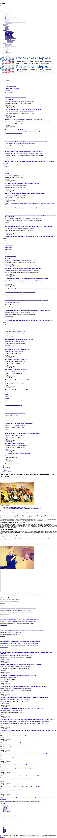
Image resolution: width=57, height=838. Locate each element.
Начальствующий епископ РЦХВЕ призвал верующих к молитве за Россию (23, 151)
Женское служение (8, 35)
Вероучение (7, 20)
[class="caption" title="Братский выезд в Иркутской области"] (12, 302)
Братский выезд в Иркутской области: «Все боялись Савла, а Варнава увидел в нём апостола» (28, 310)
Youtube (4, 829)
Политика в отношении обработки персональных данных (14, 816)
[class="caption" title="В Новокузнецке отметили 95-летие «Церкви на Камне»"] (16, 195)
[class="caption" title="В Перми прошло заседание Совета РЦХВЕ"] (13, 133)
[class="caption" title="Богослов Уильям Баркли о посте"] (11, 415)
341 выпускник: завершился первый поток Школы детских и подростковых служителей (26, 278)
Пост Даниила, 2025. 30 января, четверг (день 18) (17, 379)
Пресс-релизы (5, 24)
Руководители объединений (10, 17)
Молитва (4, 43)
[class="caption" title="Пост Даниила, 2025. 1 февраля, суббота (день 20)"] (15, 351)
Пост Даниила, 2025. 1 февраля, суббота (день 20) (17, 359)
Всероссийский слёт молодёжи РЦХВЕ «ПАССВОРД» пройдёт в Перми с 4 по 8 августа (21, 708)
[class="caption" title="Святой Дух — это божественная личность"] (13, 435)
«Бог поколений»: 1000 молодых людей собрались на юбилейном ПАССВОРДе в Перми (26, 300)
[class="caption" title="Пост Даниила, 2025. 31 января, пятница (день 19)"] (15, 361)
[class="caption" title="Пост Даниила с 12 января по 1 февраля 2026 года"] (15, 331)
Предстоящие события (7, 8)
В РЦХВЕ (7, 26)
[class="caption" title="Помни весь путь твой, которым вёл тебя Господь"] (15, 425)
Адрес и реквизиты (8, 23)
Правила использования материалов (9, 818)
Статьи (6, 51)
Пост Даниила (7, 45)
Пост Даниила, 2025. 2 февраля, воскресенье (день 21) (18, 349)
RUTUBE (4, 831)
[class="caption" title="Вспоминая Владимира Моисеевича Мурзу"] (13, 405)
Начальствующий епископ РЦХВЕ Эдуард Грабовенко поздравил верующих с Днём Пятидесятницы (29, 161)
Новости (4, 25)
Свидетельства (10, 41)
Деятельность (7, 21)
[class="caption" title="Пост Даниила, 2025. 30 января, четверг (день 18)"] (15, 371)
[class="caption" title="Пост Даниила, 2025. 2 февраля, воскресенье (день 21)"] (15, 341)
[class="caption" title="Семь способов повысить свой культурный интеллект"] (15, 445)
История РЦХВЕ (8, 19)
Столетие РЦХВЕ (6, 14)
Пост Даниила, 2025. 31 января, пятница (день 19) (17, 369)
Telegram (4, 830)
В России (6, 27)
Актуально (7, 29)
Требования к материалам (7, 819)
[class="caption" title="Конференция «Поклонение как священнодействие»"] (15, 185)
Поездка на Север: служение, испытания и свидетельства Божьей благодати (23, 119)
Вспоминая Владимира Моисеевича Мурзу (15, 413)
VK (3, 828)
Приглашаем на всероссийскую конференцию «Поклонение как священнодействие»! (25, 193)
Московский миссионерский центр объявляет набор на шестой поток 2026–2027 (24, 268)
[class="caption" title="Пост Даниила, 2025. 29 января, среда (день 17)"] (14, 381)
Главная (4, 7)
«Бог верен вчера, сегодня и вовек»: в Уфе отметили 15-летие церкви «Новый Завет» (20, 775)
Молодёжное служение (9, 32)
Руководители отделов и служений (11, 18)
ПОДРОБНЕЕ (2, 837)
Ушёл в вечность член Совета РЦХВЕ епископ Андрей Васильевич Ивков (23, 109)
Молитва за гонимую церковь (10, 46)
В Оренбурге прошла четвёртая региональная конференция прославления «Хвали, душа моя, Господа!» (30, 236)
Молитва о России (8, 44)
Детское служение (8, 31)
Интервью (7, 48)
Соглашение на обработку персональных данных (12, 817)
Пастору (6, 50)
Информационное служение (10, 38)
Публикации (5, 47)
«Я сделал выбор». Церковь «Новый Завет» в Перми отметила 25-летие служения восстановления (28, 320)
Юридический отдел (6, 54)
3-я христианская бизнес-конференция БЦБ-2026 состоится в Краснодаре (22, 183)
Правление (7, 16)
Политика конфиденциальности (9, 815)
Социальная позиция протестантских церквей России (15, 22)
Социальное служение (9, 36)
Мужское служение (8, 34)
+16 (3, 820)
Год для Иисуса (8, 39)
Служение (5, 30)
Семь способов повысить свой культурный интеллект (18, 453)
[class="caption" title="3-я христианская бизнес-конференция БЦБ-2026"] (14, 175)
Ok (0, 836)
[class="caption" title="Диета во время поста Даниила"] (11, 455)
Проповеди (7, 49)
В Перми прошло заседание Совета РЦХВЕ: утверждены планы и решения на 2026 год (26, 141)
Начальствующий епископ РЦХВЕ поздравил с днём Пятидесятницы (17, 764)
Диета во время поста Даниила (12, 463)
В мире (6, 28)
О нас (4, 15)
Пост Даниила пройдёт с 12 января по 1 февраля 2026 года (19, 339)
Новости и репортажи (11, 40)
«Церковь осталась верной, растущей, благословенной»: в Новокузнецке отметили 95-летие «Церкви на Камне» (27, 719)
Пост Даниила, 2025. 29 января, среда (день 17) (16, 389)
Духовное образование (9, 37)
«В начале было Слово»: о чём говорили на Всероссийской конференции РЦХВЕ (20, 786)
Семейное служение (9, 33)
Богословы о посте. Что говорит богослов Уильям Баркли (19, 423)
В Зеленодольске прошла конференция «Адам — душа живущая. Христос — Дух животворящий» (28, 226)
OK (3, 827)
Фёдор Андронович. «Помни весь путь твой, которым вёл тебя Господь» (22, 433)
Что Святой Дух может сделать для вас (14, 443)
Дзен (4, 832)
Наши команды (10, 42)
